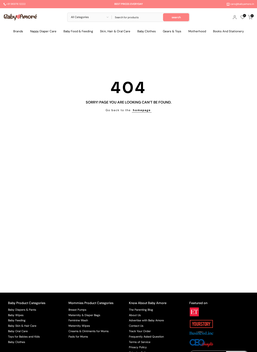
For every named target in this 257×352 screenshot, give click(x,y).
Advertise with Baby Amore (146, 320)
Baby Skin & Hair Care (22, 326)
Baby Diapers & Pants (22, 309)
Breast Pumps (77, 309)
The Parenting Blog (141, 309)
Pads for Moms (78, 336)
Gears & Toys (172, 31)
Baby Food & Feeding (78, 31)
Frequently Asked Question (146, 336)
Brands (18, 31)
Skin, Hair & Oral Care (115, 31)
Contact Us (136, 326)
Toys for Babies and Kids (24, 336)
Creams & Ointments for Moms (88, 331)
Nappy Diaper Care (43, 31)
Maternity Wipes (79, 326)
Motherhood (197, 31)
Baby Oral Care (18, 331)
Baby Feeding (16, 320)
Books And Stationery (228, 31)
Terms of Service (139, 342)
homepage (142, 110)
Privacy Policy (138, 347)
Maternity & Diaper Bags (84, 315)
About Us (135, 315)
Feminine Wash (78, 320)
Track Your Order (140, 331)
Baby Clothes (146, 31)
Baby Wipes (15, 315)
